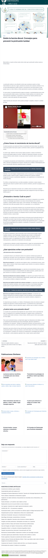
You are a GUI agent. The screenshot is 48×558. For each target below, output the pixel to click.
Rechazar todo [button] (23, 555)
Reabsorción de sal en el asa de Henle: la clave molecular (15, 504)
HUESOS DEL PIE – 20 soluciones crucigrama (12, 508)
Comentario (5, 450)
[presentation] (12, 364)
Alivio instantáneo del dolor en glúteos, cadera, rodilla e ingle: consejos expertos (12, 402)
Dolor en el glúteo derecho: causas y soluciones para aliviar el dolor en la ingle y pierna (11, 344)
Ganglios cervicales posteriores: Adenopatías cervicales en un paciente (18, 521)
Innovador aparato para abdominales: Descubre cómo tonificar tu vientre (18, 534)
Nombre (4, 466)
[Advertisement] (24, 52)
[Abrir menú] (45, 2)
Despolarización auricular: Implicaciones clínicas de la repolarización (17, 512)
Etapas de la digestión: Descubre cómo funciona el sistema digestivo (17, 519)
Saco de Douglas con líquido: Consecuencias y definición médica (16, 526)
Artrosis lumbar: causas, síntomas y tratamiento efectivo (10, 429)
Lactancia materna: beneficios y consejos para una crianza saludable (12, 375)
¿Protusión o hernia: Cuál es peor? (14, 135)
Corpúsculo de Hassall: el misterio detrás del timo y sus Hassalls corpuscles (19, 543)
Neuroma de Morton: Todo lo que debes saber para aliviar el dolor (37, 343)
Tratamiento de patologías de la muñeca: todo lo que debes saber (35, 375)
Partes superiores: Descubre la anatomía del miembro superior (16, 537)
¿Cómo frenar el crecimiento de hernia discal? (16, 133)
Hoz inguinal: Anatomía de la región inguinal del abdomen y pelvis (16, 506)
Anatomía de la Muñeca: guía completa (10, 489)
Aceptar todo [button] (5, 555)
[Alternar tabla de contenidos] (25, 132)
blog (4, 35)
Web (34, 466)
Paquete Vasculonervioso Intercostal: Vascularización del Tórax (16, 530)
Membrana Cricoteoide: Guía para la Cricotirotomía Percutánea (16, 515)
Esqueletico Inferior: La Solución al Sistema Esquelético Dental (16, 528)
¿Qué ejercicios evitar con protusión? (15, 136)
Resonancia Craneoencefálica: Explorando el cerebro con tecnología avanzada (19, 532)
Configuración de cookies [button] (13, 555)
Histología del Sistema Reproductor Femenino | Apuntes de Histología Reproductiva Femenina (23, 493)
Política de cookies (39, 553)
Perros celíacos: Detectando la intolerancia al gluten (13, 495)
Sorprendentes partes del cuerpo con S (10, 491)
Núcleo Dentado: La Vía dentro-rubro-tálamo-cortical (14, 501)
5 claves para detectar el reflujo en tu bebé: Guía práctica (34, 402)
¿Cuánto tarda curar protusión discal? (16, 138)
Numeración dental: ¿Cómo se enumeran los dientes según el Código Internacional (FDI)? (22, 510)
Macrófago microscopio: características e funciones (13, 517)
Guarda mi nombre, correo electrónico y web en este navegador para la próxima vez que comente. (24, 470)
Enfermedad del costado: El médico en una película (13, 545)
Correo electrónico (22, 466)
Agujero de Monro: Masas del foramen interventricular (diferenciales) (17, 523)
